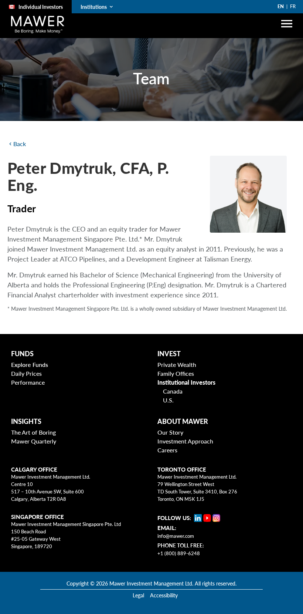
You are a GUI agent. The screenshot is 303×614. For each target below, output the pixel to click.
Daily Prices (26, 373)
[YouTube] (207, 518)
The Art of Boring (33, 432)
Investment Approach (185, 441)
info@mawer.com (175, 536)
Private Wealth (176, 364)
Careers (167, 449)
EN (281, 6)
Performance (28, 382)
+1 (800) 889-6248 (178, 553)
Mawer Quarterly (33, 441)
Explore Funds (29, 364)
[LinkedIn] (198, 518)
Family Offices (175, 373)
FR (293, 6)
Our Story (170, 432)
